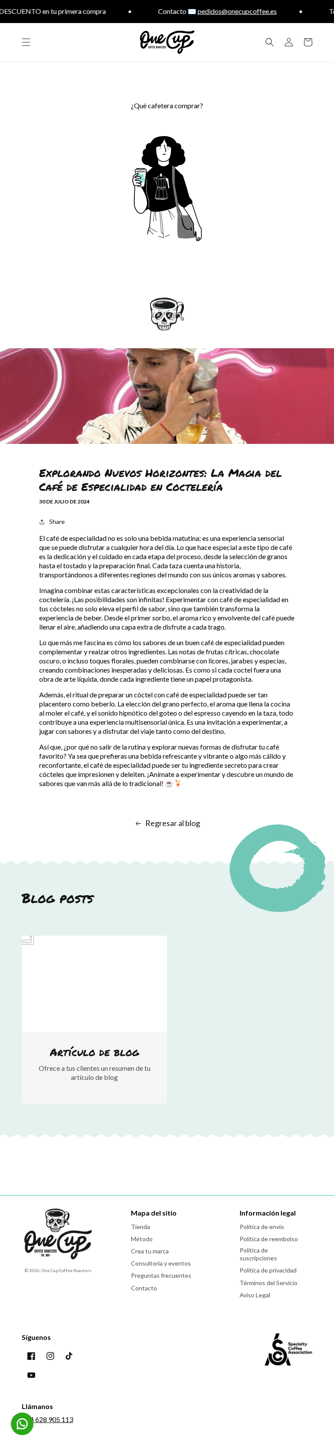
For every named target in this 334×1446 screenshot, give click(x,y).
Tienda (140, 1226)
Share (57, 521)
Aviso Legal (255, 1295)
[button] (26, 42)
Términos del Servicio (268, 1282)
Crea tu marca (150, 1251)
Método (142, 1239)
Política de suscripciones (258, 1254)
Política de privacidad (268, 1270)
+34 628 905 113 (47, 1419)
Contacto (144, 1288)
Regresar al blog (172, 823)
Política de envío (262, 1226)
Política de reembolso (269, 1239)
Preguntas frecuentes (161, 1275)
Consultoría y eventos (161, 1263)
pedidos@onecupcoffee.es (223, 11)
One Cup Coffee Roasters (66, 1270)
